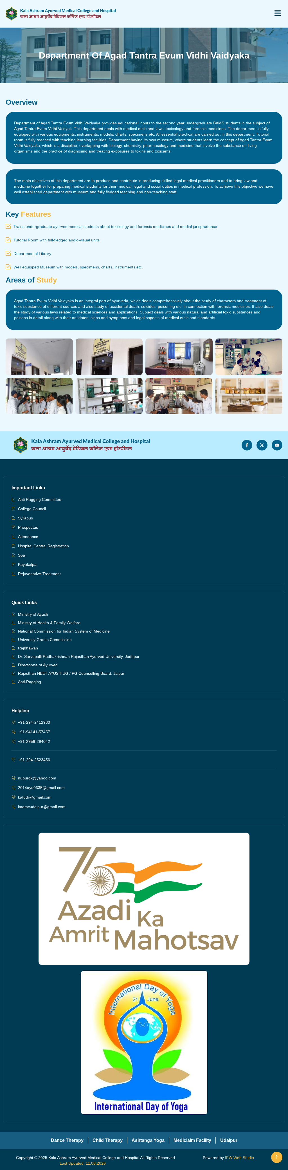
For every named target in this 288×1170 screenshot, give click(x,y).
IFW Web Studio (239, 1157)
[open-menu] (274, 14)
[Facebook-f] (247, 445)
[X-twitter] (261, 445)
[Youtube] (277, 445)
